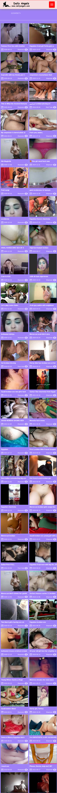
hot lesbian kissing (8, 363)
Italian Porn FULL (8, 565)
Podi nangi (5, 190)
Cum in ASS (6, 276)
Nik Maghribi (6, 161)
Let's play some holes (9, 305)
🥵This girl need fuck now (40, 161)
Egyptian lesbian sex (38, 622)
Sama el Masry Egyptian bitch (12, 737)
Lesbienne (5, 219)
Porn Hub (23, 366)
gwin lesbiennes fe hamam (40, 190)
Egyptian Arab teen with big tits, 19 (43, 565)
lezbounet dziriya (7, 334)
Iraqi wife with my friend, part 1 (13, 75)
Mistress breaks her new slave (42, 680)
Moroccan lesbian (8, 536)
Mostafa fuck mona (37, 421)
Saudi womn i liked (8, 709)
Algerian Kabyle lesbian (39, 248)
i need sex (5, 766)
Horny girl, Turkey (37, 709)
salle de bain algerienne (39, 276)
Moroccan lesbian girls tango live (42, 507)
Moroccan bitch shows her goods (14, 593)
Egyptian (4, 449)
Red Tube (51, 107)
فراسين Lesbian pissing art (40, 104)
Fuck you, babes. (36, 133)
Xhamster (23, 49)
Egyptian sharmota (8, 507)
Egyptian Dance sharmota (40, 219)
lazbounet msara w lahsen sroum (14, 651)
